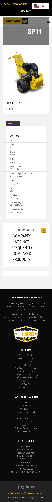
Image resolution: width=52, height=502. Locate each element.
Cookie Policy (26, 425)
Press (26, 415)
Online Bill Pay (26, 362)
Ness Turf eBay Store (26, 456)
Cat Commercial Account (26, 378)
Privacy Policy (26, 422)
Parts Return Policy (26, 431)
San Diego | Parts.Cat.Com (26, 368)
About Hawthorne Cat (26, 412)
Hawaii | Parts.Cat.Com (26, 371)
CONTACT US (26, 384)
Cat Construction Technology (26, 375)
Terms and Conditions (26, 419)
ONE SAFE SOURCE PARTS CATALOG (26, 472)
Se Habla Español (26, 355)
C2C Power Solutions (26, 450)
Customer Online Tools (26, 387)
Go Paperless (26, 365)
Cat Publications (26, 469)
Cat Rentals (26, 446)
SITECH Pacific (26, 459)
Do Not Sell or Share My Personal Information (26, 493)
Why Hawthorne (26, 409)
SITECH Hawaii (26, 463)
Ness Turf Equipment (26, 453)
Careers (26, 381)
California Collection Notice (26, 428)
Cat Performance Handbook (26, 466)
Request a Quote (26, 358)
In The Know (26, 402)
